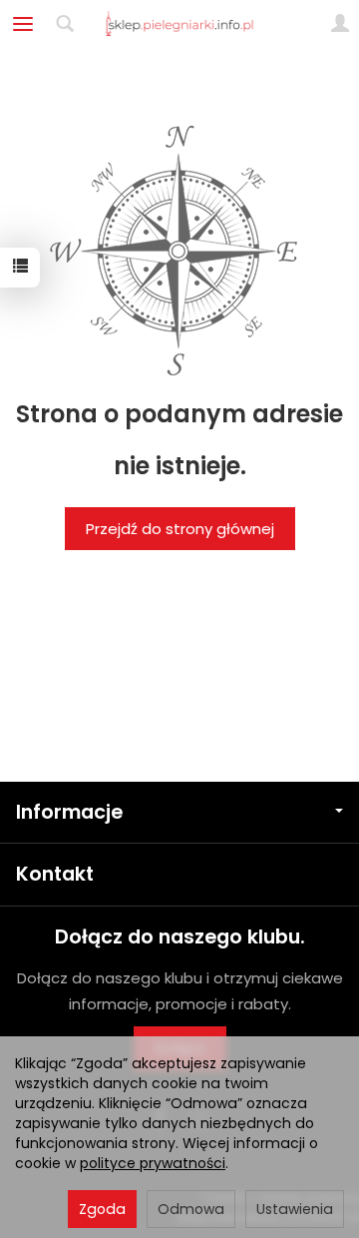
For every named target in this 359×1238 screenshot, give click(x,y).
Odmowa (191, 1209)
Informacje (69, 812)
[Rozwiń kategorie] (23, 24)
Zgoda (102, 1209)
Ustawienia (294, 1209)
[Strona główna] (179, 24)
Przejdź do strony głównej (180, 528)
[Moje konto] (340, 24)
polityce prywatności (152, 1163)
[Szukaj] (65, 24)
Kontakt (55, 874)
